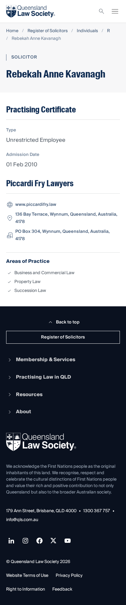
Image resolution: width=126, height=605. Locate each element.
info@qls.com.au (22, 520)
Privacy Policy (69, 575)
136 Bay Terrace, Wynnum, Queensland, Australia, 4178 (66, 218)
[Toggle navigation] (115, 11)
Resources (29, 394)
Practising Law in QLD (43, 377)
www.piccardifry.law (35, 204)
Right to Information (25, 589)
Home (12, 31)
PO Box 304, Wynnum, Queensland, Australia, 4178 (62, 235)
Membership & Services (45, 359)
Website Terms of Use (27, 575)
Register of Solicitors (48, 31)
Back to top (68, 322)
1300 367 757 (96, 511)
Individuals (87, 31)
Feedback (62, 589)
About (23, 411)
